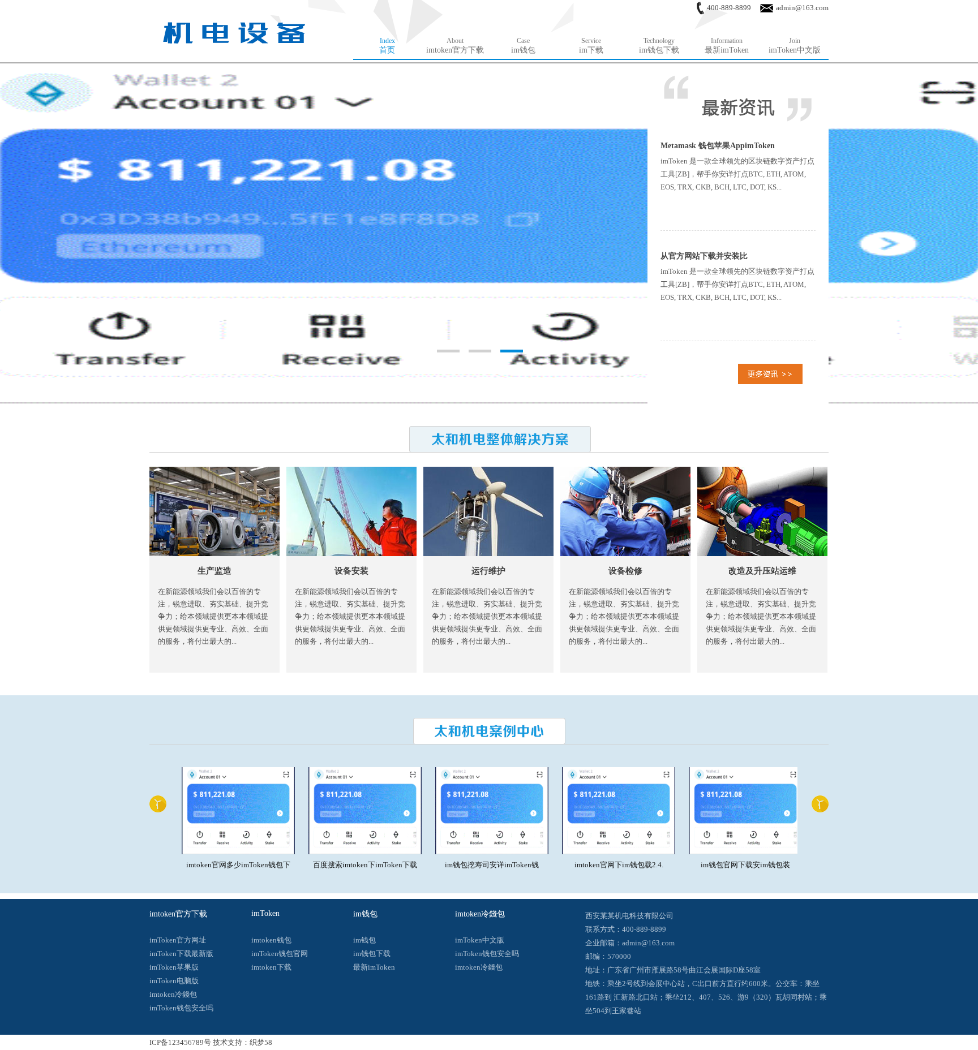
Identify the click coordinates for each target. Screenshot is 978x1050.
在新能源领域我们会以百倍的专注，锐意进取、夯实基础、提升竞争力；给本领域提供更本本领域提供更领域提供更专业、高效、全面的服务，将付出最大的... (213, 616)
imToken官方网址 (177, 940)
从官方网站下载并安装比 (704, 256)
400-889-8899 (729, 7)
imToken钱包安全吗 (181, 1008)
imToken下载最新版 (181, 953)
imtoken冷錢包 (173, 994)
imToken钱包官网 (279, 953)
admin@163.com (802, 7)
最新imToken (374, 967)
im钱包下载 (372, 953)
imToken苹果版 (174, 967)
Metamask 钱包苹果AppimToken (717, 145)
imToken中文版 (479, 940)
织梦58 (261, 1042)
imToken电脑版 (174, 980)
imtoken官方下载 (178, 914)
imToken (265, 913)
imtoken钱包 (271, 940)
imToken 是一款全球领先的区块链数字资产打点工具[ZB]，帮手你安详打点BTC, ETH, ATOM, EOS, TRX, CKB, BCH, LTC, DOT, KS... (737, 174)
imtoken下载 (271, 967)
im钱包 (365, 914)
